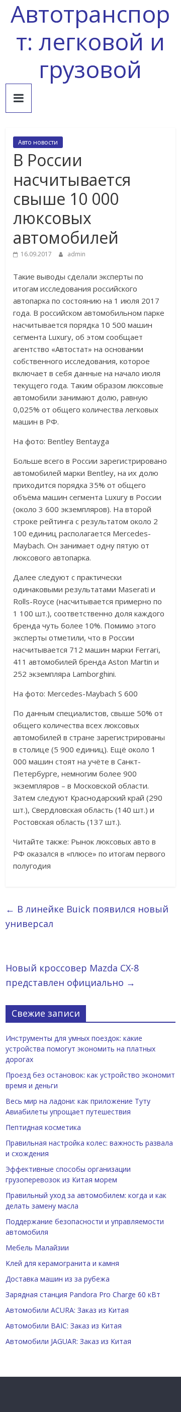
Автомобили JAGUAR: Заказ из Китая (68, 1341)
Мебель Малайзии (37, 1247)
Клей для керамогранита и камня (62, 1263)
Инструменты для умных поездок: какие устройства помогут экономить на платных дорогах (80, 1048)
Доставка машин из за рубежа (58, 1279)
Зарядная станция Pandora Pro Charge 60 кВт (83, 1294)
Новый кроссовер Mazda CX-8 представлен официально (72, 975)
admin (76, 254)
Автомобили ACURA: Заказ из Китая (67, 1310)
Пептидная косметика (43, 1127)
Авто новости (38, 142)
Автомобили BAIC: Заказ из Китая (64, 1325)
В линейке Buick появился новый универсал (87, 916)
